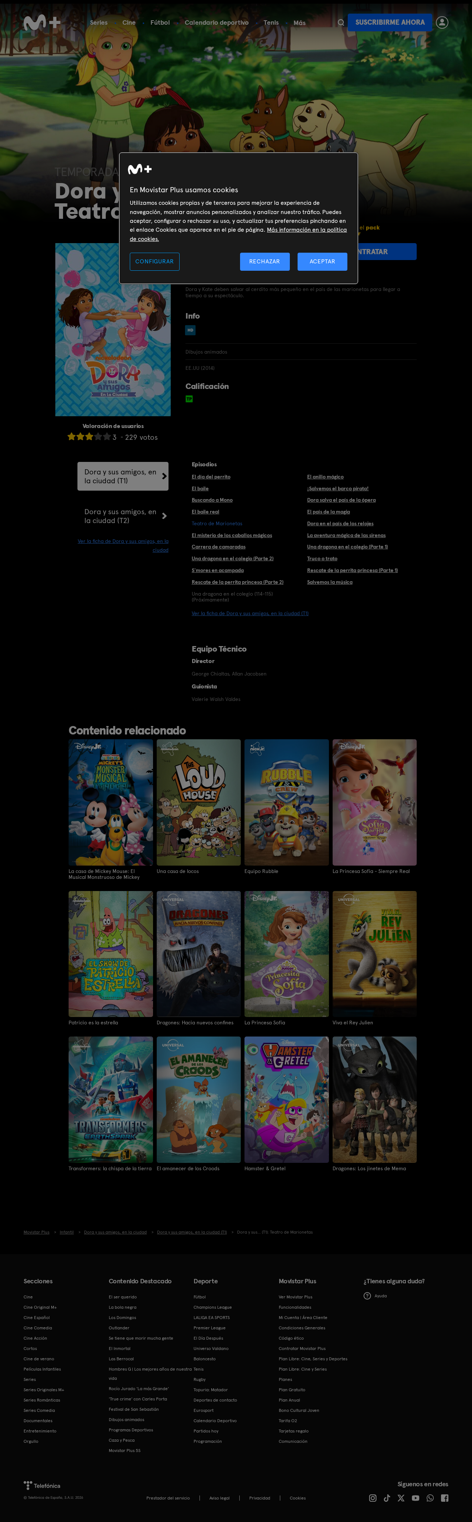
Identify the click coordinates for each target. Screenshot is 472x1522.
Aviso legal (219, 1498)
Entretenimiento (40, 1431)
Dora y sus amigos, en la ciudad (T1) (120, 476)
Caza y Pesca (122, 1440)
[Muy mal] (71, 436)
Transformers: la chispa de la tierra (110, 1168)
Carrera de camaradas (219, 547)
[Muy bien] (107, 436)
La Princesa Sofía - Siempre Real (371, 871)
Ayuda (381, 1295)
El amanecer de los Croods (188, 1168)
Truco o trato (322, 558)
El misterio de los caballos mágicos (232, 535)
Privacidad (259, 1498)
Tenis (271, 22)
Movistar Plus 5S (124, 1450)
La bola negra (122, 1307)
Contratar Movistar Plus (302, 1348)
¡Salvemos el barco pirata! (338, 488)
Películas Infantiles (42, 1369)
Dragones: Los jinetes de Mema (369, 1168)
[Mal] (80, 436)
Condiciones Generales (302, 1327)
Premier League (210, 1327)
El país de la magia (328, 512)
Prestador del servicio (168, 1498)
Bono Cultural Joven (299, 1410)
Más (300, 23)
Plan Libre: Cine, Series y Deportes (313, 1358)
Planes (285, 1379)
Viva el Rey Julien (353, 1022)
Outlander (119, 1327)
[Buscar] (341, 22)
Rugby (199, 1379)
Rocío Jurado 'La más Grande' (139, 1388)
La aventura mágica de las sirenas (346, 535)
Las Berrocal (121, 1358)
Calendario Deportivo (215, 1420)
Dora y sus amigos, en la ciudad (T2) (120, 516)
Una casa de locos (178, 871)
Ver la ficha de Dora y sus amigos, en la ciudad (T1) (250, 613)
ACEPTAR (323, 261)
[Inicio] (42, 22)
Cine (129, 22)
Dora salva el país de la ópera (341, 500)
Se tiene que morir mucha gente (141, 1338)
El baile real (205, 512)
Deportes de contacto (215, 1400)
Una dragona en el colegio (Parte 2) (233, 558)
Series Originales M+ (44, 1389)
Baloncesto (205, 1358)
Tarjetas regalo (294, 1431)
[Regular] (89, 436)
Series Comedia (39, 1410)
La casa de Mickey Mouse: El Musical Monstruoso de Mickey (104, 874)
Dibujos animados (126, 1419)
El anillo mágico (325, 477)
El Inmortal (120, 1348)
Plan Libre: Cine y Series (303, 1369)
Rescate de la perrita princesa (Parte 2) (238, 582)
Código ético (291, 1338)
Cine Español (37, 1317)
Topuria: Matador (211, 1389)
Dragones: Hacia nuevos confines (195, 1022)
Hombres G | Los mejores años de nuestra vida (150, 1374)
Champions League (213, 1307)
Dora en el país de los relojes (340, 523)
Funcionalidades (295, 1307)
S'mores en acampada (218, 570)
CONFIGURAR (154, 261)
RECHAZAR (264, 261)
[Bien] (98, 436)
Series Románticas (42, 1400)
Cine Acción (35, 1338)
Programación (208, 1441)
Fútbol (160, 22)
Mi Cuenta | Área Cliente (303, 1317)
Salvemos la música (330, 582)
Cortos (30, 1348)
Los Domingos (122, 1317)
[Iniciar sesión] (442, 22)
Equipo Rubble (261, 871)
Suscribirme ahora (390, 22)
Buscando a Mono (212, 500)
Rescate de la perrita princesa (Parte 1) (352, 570)
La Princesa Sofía (264, 1022)
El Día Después (208, 1338)
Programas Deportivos (131, 1429)
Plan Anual (289, 1400)
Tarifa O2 (288, 1420)
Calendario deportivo (217, 22)
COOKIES (298, 1498)
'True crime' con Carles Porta (138, 1399)
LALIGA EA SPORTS (212, 1317)
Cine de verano (39, 1358)
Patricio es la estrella (93, 1022)
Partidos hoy (206, 1431)
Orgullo (31, 1441)
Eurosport (204, 1410)
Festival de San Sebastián (134, 1409)
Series (99, 22)
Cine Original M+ (40, 1307)
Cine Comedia (38, 1327)
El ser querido (123, 1297)
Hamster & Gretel (264, 1168)
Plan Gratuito (292, 1389)
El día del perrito (211, 477)
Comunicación (293, 1441)
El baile (200, 488)
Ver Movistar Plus (295, 1297)
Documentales (38, 1420)
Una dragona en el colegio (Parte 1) (347, 547)
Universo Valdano (211, 1348)
